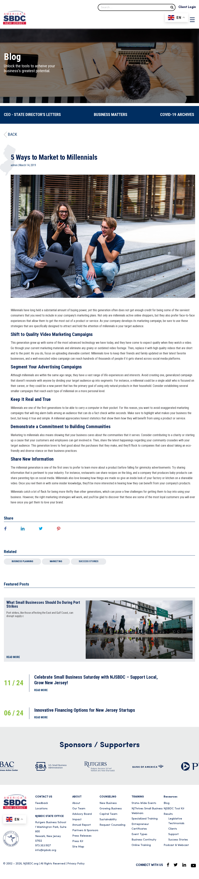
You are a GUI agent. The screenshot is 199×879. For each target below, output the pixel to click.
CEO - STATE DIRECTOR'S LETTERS (32, 114)
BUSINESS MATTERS (110, 114)
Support (173, 834)
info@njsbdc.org (45, 850)
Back (12, 134)
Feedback (41, 803)
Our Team (78, 808)
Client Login (187, 7)
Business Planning (22, 561)
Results (168, 814)
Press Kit (77, 841)
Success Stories (88, 561)
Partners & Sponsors (85, 830)
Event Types (139, 834)
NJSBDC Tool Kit (174, 808)
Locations (41, 808)
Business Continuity (144, 839)
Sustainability (108, 819)
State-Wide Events (144, 803)
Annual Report (81, 825)
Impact (77, 819)
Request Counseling (112, 825)
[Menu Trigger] (192, 19)
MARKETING (56, 561)
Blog (166, 803)
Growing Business (111, 808)
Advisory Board (82, 814)
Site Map (78, 846)
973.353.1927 (43, 845)
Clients (172, 828)
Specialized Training (145, 818)
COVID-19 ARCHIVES (177, 114)
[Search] (172, 7)
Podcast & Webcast (176, 845)
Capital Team (108, 814)
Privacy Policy (76, 863)
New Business (108, 803)
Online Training (141, 845)
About (76, 803)
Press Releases (82, 835)
